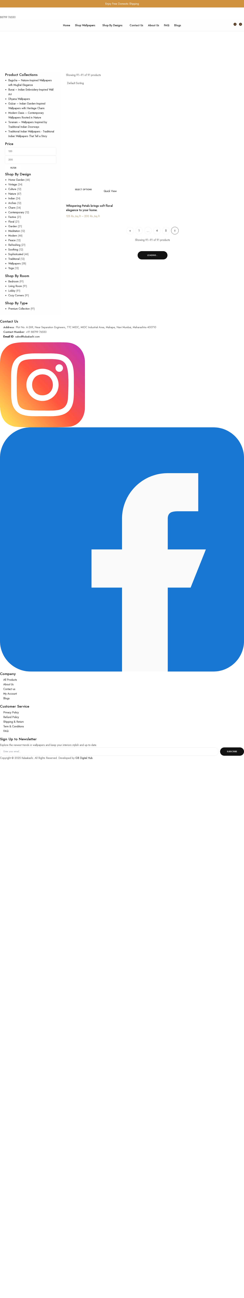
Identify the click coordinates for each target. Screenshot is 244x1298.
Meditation (14, 231)
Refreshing (14, 245)
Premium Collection (19, 309)
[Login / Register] (227, 25)
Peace (12, 240)
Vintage (12, 184)
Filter (13, 167)
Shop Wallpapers (85, 25)
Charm (11, 208)
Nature (12, 194)
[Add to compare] (102, 191)
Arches (12, 203)
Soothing (13, 249)
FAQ (166, 25)
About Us (153, 25)
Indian (11, 198)
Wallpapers (14, 263)
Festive (12, 217)
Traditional (14, 259)
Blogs (177, 25)
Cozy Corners (16, 295)
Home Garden (16, 180)
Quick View (110, 191)
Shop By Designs (112, 25)
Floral (11, 222)
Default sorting (75, 83)
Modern (12, 236)
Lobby (11, 291)
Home (66, 25)
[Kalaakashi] (16, 25)
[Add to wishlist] (99, 191)
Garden (12, 226)
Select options (83, 189)
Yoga (11, 268)
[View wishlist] (232, 25)
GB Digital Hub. (84, 758)
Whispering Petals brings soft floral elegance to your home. (89, 208)
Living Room (15, 286)
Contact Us (136, 25)
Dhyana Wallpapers (19, 99)
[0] (238, 25)
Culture (12, 189)
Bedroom (13, 281)
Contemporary (16, 212)
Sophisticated (15, 254)
